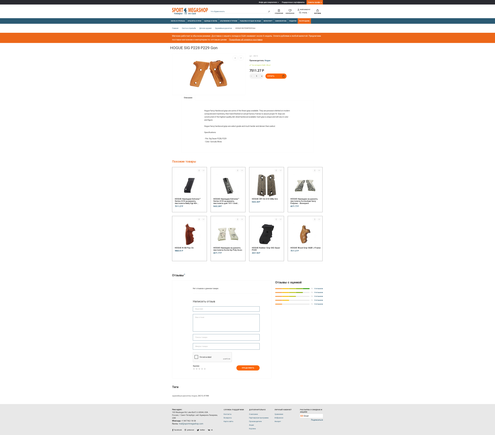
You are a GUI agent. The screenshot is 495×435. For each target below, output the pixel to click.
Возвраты (228, 418)
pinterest (190, 430)
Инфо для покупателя (268, 2)
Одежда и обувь (210, 21)
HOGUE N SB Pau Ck (184, 248)
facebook (178, 430)
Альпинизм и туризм (228, 21)
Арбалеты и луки (194, 21)
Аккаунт (278, 421)
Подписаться (317, 420)
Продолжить (248, 368)
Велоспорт (268, 21)
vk (212, 430)
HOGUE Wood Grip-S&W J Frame (305, 248)
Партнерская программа (259, 418)
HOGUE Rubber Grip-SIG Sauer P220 (266, 249)
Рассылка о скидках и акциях (311, 411)
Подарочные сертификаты (293, 2)
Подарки (292, 21)
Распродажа (304, 21)
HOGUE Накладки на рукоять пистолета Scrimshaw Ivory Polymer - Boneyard (304, 201)
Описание (188, 98)
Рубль (304, 13)
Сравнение (279, 414)
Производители (255, 421)
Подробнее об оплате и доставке (245, 39)
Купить (270, 76)
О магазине (253, 414)
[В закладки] (241, 58)
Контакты (228, 414)
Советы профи (314, 2)
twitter (202, 430)
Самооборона (280, 21)
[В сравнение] (235, 58)
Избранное (279, 418)
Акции (251, 425)
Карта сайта (228, 421)
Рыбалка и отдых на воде (250, 21)
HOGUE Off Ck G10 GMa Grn (265, 199)
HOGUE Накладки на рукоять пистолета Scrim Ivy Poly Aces (227, 249)
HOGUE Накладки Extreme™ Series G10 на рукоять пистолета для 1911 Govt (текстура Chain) (226, 201)
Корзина (317, 13)
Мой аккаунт (305, 9)
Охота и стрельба (178, 21)
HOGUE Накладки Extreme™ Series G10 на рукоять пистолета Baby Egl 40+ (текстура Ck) (188, 201)
